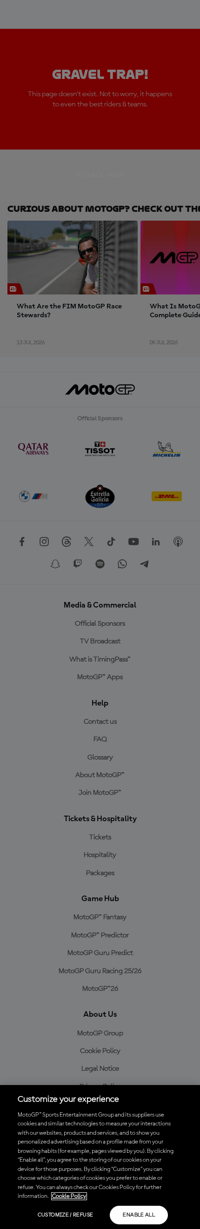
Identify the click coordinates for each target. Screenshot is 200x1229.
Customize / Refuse (65, 1215)
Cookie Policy (69, 1196)
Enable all (139, 1215)
